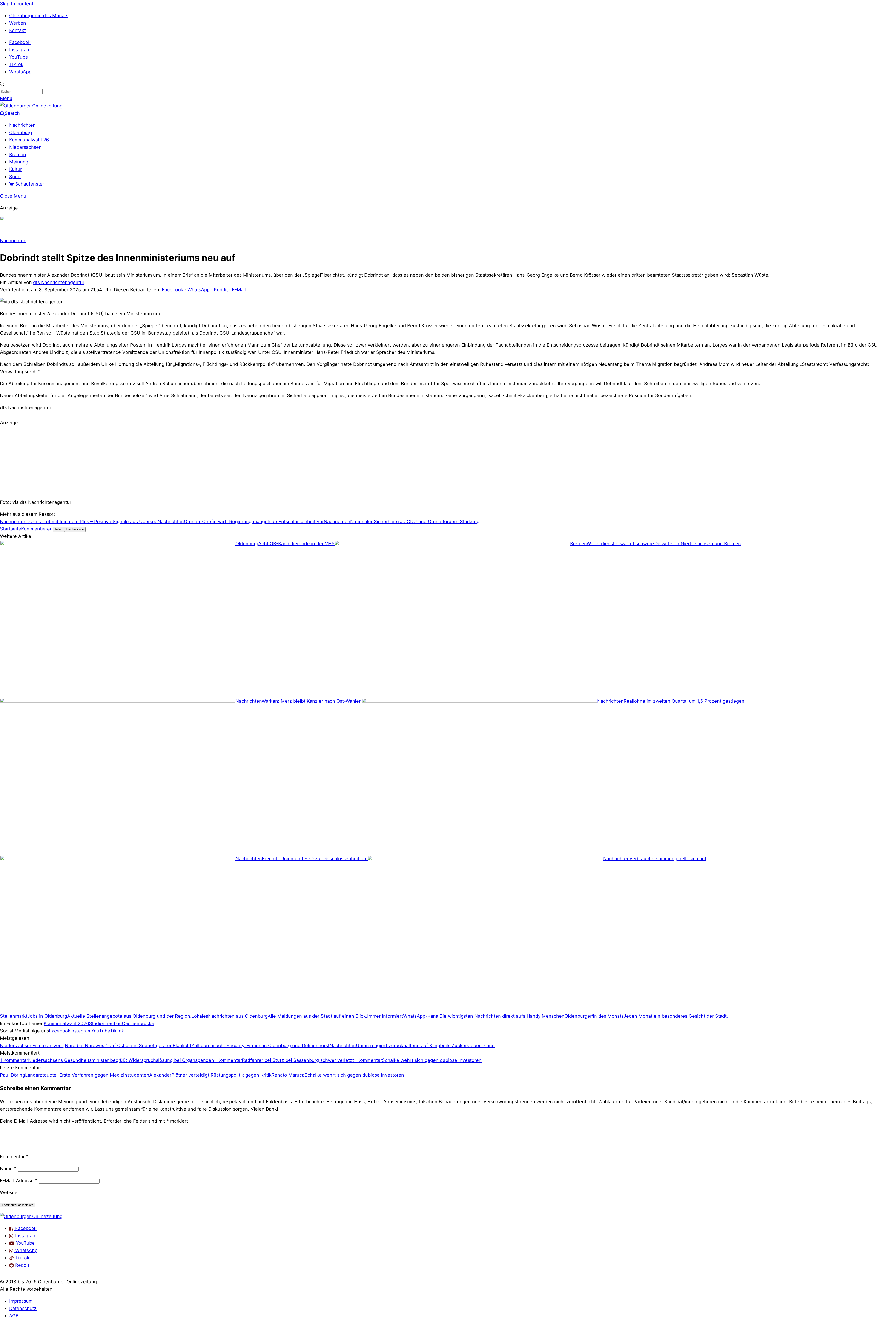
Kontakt (17, 30)
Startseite (10, 529)
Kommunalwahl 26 (29, 140)
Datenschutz (23, 1308)
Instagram (19, 49)
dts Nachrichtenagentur (58, 282)
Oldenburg (20, 132)
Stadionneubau (105, 1023)
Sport (15, 176)
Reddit (221, 289)
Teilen (58, 529)
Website (8, 1192)
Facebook (20, 42)
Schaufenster (29, 184)
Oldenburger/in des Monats (38, 15)
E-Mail (239, 289)
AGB (14, 1315)
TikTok (16, 64)
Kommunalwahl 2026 (66, 1023)
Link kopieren (75, 529)
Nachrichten (22, 125)
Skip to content (16, 3)
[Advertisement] (441, 462)
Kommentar (14, 1156)
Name (8, 1168)
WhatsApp (20, 72)
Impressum (21, 1301)
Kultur (15, 169)
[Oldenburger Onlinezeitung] (31, 1216)
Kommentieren (37, 529)
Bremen (17, 154)
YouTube (18, 57)
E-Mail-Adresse (18, 1180)
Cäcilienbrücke (138, 1023)
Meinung (18, 162)
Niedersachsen (25, 147)
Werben (17, 23)
